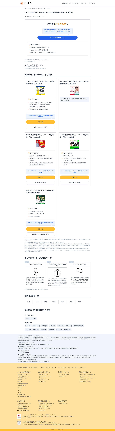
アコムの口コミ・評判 (40, 182)
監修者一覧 (48, 367)
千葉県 (53, 302)
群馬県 (45, 302)
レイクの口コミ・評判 (74, 182)
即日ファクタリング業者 (44, 406)
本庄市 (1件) (44, 326)
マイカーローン (42, 381)
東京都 (62, 302)
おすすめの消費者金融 (23, 383)
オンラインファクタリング (44, 408)
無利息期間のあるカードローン (24, 377)
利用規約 (42, 367)
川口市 (49, 8)
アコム (19, 390)
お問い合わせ (92, 3)
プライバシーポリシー (62, 367)
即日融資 (20, 379)
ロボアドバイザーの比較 (23, 410)
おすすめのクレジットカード (86, 376)
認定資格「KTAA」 (57, 424)
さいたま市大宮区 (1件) (30, 318)
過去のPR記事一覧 (63, 403)
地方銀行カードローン (43, 377)
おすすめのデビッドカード (85, 381)
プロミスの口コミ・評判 (40, 127)
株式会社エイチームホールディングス (47, 416)
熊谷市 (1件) (36, 329)
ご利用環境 (19, 367)
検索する (40, 122)
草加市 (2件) (51, 329)
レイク (19, 392)
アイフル (41, 8)
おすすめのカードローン (23, 374)
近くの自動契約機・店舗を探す (24, 396)
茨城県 (28, 302)
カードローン (35, 8)
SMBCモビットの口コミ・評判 (40, 234)
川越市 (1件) (69, 326)
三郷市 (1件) (43, 329)
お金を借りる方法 (22, 385)
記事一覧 (84, 3)
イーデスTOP (28, 8)
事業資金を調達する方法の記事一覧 (46, 403)
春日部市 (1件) (60, 326)
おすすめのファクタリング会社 (45, 405)
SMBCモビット (21, 394)
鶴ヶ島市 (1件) (67, 329)
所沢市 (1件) (59, 329)
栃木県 (37, 302)
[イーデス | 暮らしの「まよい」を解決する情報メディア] (26, 4)
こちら (27, 352)
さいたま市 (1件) (29, 315)
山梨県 (70, 302)
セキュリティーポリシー (73, 367)
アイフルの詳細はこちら (57, 37)
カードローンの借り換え (64, 374)
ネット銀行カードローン (44, 379)
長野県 (79, 302)
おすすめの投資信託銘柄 (23, 406)
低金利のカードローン (43, 374)
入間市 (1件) (52, 326)
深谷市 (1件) (28, 326)
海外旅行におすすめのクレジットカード (88, 377)
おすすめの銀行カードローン (45, 376)
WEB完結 (20, 381)
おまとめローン (62, 376)
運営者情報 (64, 3)
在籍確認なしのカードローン (24, 376)
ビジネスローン (42, 410)
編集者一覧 (54, 367)
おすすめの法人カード (84, 379)
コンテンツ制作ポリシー (74, 3)
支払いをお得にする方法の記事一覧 (87, 374)
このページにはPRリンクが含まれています (35, 16)
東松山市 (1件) (36, 326)
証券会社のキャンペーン (23, 405)
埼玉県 (45, 8)
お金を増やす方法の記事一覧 (24, 403)
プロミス (20, 387)
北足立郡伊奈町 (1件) (79, 326)
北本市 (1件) (28, 329)
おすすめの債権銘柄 (22, 408)
